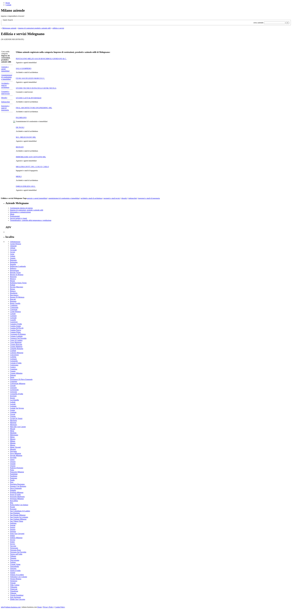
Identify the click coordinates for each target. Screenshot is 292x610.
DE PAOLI (20, 127)
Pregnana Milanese (17, 499)
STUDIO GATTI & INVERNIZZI (28, 98)
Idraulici (4, 98)
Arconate (13, 250)
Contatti (8, 5)
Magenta (13, 423)
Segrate (12, 525)
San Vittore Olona (16, 521)
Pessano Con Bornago (18, 486)
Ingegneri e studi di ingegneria (5, 108)
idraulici (124, 198)
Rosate (12, 507)
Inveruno (13, 396)
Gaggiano (13, 381)
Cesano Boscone (16, 344)
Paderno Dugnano (16, 468)
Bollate (12, 285)
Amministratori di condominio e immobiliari (6, 77)
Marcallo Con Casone (18, 427)
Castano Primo (15, 332)
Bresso (12, 289)
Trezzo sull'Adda (16, 554)
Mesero (12, 439)
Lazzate (13, 404)
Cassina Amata (15, 326)
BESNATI (19, 147)
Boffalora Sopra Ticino (18, 283)
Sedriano (13, 523)
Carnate (13, 314)
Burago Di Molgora (17, 297)
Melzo (12, 437)
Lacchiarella (14, 400)
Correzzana (14, 365)
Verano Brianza (15, 579)
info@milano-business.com (11, 607)
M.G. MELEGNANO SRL (26, 137)
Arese (12, 254)
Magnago (13, 425)
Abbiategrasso (15, 242)
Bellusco (13, 268)
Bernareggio (14, 270)
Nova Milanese (15, 453)
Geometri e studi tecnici (5, 93)
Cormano (13, 359)
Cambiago (13, 305)
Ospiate (13, 464)
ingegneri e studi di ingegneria (149, 198)
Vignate (13, 583)
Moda (12, 214)
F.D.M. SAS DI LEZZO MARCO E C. (30, 78)
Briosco (13, 291)
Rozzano (13, 509)
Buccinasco (14, 295)
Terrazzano (14, 548)
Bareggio (13, 260)
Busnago (13, 301)
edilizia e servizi (58, 28)
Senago (12, 529)
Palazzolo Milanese (17, 472)
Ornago (13, 462)
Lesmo (12, 410)
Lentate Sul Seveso (17, 408)
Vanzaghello (14, 566)
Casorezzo (14, 322)
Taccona (13, 546)
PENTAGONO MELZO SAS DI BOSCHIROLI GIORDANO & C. (41, 59)
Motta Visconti (15, 447)
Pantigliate (14, 474)
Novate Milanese (16, 455)
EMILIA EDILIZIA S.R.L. (26, 186)
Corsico (13, 367)
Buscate (13, 299)
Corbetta (13, 357)
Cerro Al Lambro (16, 340)
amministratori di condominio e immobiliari (64, 198)
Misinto (13, 443)
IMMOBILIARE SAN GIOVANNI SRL (31, 157)
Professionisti (15, 216)
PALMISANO (21, 118)
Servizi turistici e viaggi (18, 218)
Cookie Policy (60, 607)
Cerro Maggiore (16, 342)
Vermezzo (13, 581)
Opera (12, 460)
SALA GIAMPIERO (23, 68)
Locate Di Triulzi (16, 418)
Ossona (12, 466)
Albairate (13, 246)
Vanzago (13, 568)
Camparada (14, 307)
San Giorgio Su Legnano (19, 517)
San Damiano (15, 513)
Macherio (13, 420)
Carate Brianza (15, 312)
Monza (12, 445)
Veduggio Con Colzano (18, 577)
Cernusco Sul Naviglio (18, 338)
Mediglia (13, 433)
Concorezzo (14, 355)
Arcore (12, 252)
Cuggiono (13, 369)
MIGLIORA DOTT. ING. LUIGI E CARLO (32, 167)
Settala (12, 536)
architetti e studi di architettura (91, 198)
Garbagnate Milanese (17, 383)
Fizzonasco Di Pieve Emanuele (21, 379)
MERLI (19, 176)
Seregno (13, 531)
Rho (11, 503)
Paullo (12, 480)
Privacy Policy (48, 607)
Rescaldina (14, 501)
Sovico (12, 544)
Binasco (13, 279)
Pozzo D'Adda (15, 494)
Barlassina (13, 262)
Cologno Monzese (16, 353)
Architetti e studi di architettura (5, 85)
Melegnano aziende (9, 28)
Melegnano (14, 435)
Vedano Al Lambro (17, 575)
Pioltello (13, 490)
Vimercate (13, 589)
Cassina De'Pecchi (16, 328)
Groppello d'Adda (16, 394)
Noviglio (13, 457)
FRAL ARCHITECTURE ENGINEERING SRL (34, 108)
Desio (12, 377)
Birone (12, 281)
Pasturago (13, 478)
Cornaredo (14, 361)
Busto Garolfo (15, 303)
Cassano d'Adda (16, 324)
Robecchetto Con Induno (19, 505)
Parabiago (13, 476)
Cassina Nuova (15, 330)
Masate (12, 429)
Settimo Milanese (16, 538)
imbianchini (132, 198)
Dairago (13, 375)
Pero (11, 482)
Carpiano (13, 316)
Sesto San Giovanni (17, 534)
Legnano (13, 406)
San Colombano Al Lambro (20, 511)
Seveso (12, 540)
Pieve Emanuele (16, 488)
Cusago (13, 371)
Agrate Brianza (15, 244)
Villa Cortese (14, 585)
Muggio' (13, 449)
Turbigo (13, 562)
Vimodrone (14, 591)
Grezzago (13, 392)
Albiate (12, 248)
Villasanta (13, 587)
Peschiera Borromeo (17, 484)
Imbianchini (5, 102)
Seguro (12, 527)
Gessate (13, 386)
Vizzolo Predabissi (16, 595)
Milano (12, 441)
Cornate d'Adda (15, 363)
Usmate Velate (15, 564)
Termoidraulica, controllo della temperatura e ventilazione (30, 220)
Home (7, 3)
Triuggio (13, 558)
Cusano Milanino (16, 373)
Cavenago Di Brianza (18, 334)
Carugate (13, 318)
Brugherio (13, 293)
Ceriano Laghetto (16, 336)
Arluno (12, 256)
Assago (12, 258)
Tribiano (13, 556)
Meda (12, 431)
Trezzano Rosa (15, 550)
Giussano (13, 388)
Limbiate (13, 412)
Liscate (12, 414)
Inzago (12, 398)
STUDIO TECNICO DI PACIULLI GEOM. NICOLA (36, 88)
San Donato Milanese (18, 515)
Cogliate (13, 351)
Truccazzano (14, 560)
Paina (12, 470)
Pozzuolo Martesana (17, 497)
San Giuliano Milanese (18, 519)
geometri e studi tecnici (112, 198)
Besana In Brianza (16, 275)
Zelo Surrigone (15, 597)
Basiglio (13, 264)
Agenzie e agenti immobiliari (5, 69)
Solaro (12, 542)
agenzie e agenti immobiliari (37, 198)
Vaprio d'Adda (15, 571)
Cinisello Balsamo (16, 349)
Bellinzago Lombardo (18, 266)
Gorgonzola (14, 390)
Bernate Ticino (15, 272)
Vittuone (13, 593)
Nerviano (13, 451)
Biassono (13, 277)
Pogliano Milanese (16, 492)
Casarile (13, 320)
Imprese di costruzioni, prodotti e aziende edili (26, 210)
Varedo (12, 573)
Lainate (12, 402)
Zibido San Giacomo (17, 599)
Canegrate (13, 309)
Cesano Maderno (16, 346)
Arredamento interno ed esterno (21, 208)
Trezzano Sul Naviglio (18, 552)
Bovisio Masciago (16, 287)
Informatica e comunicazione (20, 212)
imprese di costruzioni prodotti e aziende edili (34, 28)
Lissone (13, 416)
